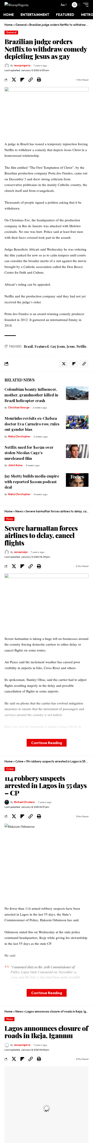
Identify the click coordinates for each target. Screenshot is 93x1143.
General (21, 25)
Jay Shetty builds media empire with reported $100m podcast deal (32, 481)
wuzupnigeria (22, 65)
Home (9, 25)
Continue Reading (46, 742)
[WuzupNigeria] (16, 5)
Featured (42, 346)
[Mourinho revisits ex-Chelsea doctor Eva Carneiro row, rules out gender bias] (77, 422)
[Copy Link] (30, 80)
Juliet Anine (15, 465)
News (19, 511)
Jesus (71, 346)
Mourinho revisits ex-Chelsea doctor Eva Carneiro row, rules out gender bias (32, 424)
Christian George (19, 407)
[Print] (39, 80)
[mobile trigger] (84, 5)
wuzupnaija (21, 552)
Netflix (81, 346)
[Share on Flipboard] (22, 80)
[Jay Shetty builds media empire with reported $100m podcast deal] (77, 480)
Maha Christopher (19, 436)
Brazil (28, 346)
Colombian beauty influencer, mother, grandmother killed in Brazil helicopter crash (31, 395)
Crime (19, 761)
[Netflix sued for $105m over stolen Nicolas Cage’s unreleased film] (77, 451)
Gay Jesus (57, 346)
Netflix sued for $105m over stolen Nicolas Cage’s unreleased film (29, 453)
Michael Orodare (24, 802)
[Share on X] (14, 80)
